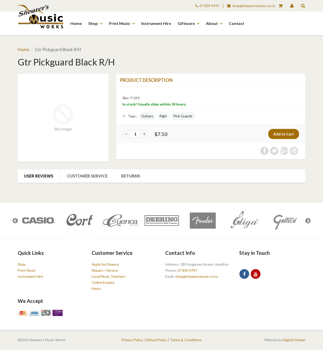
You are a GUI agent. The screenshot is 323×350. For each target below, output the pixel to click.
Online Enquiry (103, 282)
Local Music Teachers (108, 276)
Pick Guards (182, 116)
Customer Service (87, 175)
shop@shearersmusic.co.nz (253, 6)
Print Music (119, 23)
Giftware (186, 23)
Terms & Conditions (186, 340)
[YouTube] (256, 274)
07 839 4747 (209, 6)
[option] (38, 220)
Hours (96, 288)
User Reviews (38, 175)
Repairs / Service (105, 270)
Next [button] (308, 220)
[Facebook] (244, 274)
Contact (236, 23)
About (212, 23)
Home (76, 23)
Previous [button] (15, 220)
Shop (93, 23)
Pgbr (163, 116)
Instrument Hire (156, 23)
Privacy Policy (132, 340)
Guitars (147, 116)
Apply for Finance (105, 264)
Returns (130, 175)
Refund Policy (156, 340)
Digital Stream (294, 340)
